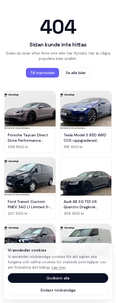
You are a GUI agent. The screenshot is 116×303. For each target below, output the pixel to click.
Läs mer (59, 267)
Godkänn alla (58, 278)
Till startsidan (42, 72)
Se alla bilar (76, 72)
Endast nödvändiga (58, 290)
